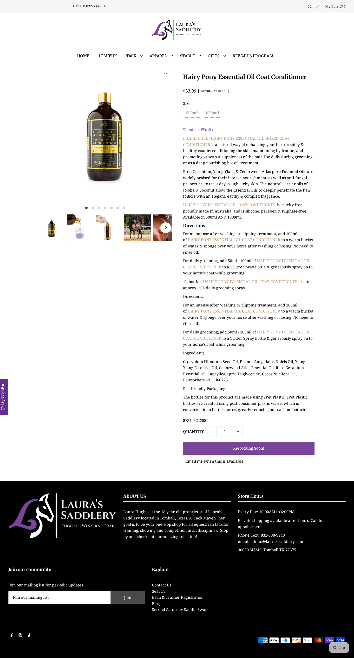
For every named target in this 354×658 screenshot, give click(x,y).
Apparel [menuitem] (158, 55)
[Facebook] (12, 635)
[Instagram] (20, 635)
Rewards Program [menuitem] (253, 55)
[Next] (165, 227)
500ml (192, 112)
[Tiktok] (29, 635)
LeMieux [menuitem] (108, 55)
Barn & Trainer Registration (177, 597)
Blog (156, 603)
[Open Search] (309, 6)
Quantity (193, 431)
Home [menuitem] (83, 55)
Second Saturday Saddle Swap (180, 609)
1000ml (212, 112)
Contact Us (161, 585)
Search (158, 591)
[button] (198, 129)
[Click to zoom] (165, 74)
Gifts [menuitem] (214, 55)
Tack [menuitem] (131, 55)
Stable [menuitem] (187, 55)
